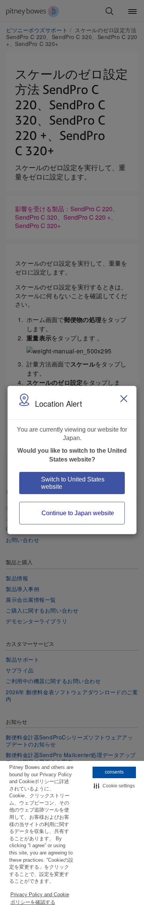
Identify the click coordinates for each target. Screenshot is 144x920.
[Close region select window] (124, 399)
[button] (114, 786)
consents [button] (114, 772)
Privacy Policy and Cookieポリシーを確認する (39, 898)
